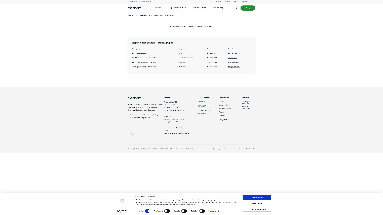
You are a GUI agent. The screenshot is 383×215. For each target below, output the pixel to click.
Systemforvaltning (199, 8)
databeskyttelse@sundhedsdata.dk (176, 133)
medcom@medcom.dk (176, 110)
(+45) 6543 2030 (172, 107)
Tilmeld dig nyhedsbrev (246, 107)
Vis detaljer (212, 211)
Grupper (144, 15)
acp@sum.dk (232, 58)
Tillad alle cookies (257, 197)
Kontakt (244, 1)
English (253, 1)
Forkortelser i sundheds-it (223, 120)
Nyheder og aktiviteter (246, 102)
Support (218, 1)
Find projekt (248, 8)
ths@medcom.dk (234, 67)
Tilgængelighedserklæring (221, 149)
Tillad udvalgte (257, 203)
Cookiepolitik (241, 149)
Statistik (222, 116)
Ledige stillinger (224, 105)
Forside (130, 15)
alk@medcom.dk (234, 62)
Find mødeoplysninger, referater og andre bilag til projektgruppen (190, 26)
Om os (236, 1)
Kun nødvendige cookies (257, 209)
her (180, 204)
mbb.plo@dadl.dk (234, 53)
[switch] (167, 211)
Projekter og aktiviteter (177, 8)
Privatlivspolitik (250, 149)
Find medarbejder (225, 108)
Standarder (158, 8)
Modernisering (218, 8)
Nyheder (227, 1)
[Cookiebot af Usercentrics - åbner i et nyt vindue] (122, 211)
